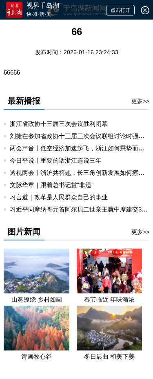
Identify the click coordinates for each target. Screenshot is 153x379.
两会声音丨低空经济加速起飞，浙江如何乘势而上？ (80, 148)
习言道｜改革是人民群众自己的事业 (59, 197)
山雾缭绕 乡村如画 (36, 299)
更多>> (140, 101)
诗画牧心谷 (36, 356)
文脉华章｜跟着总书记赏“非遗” (51, 184)
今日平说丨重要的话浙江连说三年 (56, 160)
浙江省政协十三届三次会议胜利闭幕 (59, 123)
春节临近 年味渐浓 (109, 299)
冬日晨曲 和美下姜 (109, 356)
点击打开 (120, 10)
